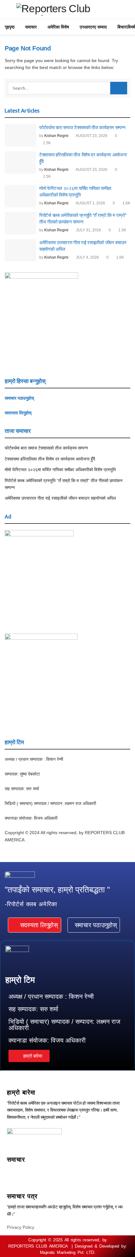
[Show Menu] (7, 9)
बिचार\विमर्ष (126, 26)
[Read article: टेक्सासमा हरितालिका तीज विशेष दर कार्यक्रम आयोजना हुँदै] (20, 162)
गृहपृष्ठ (9, 26)
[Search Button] (118, 88)
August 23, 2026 (91, 136)
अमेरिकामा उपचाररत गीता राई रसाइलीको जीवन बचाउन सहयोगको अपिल (60, 498)
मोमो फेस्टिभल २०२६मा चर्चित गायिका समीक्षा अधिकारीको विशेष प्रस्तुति (60, 469)
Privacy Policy (20, 1227)
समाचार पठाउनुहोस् (19, 398)
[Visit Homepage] (71, 9)
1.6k (126, 203)
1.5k (46, 143)
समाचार (31, 26)
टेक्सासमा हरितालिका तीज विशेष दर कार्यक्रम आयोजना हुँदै (50, 458)
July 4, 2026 (87, 257)
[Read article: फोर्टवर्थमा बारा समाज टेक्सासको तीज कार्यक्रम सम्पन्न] (20, 135)
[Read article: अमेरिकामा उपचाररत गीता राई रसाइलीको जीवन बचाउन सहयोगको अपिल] (20, 250)
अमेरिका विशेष (58, 26)
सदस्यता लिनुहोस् (18, 412)
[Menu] (67, 1172)
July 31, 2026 (88, 230)
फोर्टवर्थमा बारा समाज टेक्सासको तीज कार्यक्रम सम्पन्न (82, 127)
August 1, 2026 (90, 203)
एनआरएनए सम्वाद (93, 26)
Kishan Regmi (56, 136)
